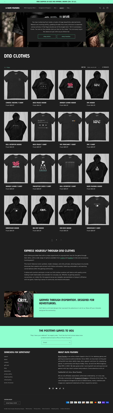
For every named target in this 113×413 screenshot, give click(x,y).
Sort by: (83, 67)
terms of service (8, 382)
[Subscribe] (69, 343)
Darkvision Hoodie (12, 228)
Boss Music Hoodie (39, 103)
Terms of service (46, 408)
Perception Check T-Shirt (42, 186)
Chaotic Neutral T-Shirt (14, 103)
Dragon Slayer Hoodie (68, 103)
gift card (6, 365)
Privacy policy (37, 408)
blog (5, 368)
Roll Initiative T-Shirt (68, 186)
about (5, 359)
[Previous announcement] (5, 1)
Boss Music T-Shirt (40, 144)
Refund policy (29, 408)
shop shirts (47, 36)
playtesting (7, 371)
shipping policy (8, 377)
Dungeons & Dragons (81, 378)
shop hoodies (66, 36)
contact (6, 362)
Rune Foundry (62, 356)
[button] (30, 8)
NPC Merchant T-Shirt (68, 144)
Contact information (65, 408)
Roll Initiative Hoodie (14, 144)
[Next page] (61, 240)
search (6, 356)
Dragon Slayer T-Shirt (14, 186)
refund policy (8, 379)
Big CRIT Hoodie (38, 228)
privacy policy (8, 374)
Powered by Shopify (19, 408)
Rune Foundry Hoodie (94, 186)
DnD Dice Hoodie (65, 228)
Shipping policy (55, 408)
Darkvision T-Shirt (93, 228)
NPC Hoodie (91, 103)
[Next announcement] (108, 1)
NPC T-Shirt (91, 144)
